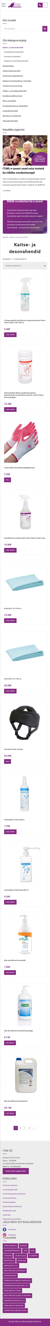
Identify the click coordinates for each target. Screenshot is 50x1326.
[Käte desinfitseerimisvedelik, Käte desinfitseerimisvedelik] (25, 935)
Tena (25, 1250)
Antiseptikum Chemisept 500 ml (16, 890)
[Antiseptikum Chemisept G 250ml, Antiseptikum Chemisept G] (25, 795)
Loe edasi (10, 972)
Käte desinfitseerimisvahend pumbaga (18, 1031)
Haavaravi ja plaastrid (12, 57)
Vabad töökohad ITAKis (12, 1219)
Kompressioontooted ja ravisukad (17, 81)
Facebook (12, 1229)
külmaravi (33, 1256)
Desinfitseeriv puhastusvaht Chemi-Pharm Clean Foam (24, 538)
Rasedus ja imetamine (12, 116)
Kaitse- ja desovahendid (13, 48)
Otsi (44, 29)
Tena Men (7, 1256)
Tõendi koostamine (10, 1185)
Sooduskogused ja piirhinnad (14, 1194)
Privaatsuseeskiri (9, 1202)
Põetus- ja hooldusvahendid (14, 91)
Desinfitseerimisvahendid (13, 52)
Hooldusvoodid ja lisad (12, 96)
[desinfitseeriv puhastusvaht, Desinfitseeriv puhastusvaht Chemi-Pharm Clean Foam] (25, 513)
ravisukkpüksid (10, 1276)
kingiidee (23, 1246)
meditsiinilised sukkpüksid (14, 1271)
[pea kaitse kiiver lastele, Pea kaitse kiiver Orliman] (25, 724)
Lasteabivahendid (10, 111)
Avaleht (5, 237)
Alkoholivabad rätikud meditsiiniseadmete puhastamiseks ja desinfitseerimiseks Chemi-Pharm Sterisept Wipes (23, 395)
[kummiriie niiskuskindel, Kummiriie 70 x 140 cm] (25, 654)
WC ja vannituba (9, 101)
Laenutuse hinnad (9, 1198)
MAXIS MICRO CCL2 (11, 1265)
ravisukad (22, 1261)
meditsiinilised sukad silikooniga (17, 1295)
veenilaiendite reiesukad (14, 1305)
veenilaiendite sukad (12, 1290)
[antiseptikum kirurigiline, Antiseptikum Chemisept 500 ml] (25, 865)
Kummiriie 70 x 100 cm (12, 608)
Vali (7, 480)
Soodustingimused (10, 1190)
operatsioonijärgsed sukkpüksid (17, 1280)
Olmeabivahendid (10, 121)
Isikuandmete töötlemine (12, 1206)
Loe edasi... (7, 191)
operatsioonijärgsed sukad (15, 1310)
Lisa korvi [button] (10, 335)
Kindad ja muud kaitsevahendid (16, 61)
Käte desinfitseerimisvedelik (15, 960)
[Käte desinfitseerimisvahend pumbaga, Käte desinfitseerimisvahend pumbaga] (25, 1006)
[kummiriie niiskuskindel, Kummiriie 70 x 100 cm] (25, 584)
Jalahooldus (20, 1256)
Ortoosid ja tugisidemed (13, 76)
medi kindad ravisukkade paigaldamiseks (19, 468)
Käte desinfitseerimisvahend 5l (15, 1101)
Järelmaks (7, 1215)
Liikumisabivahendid (11, 71)
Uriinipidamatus (10, 1246)
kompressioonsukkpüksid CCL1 (16, 1286)
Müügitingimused (9, 1211)
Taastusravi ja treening (12, 86)
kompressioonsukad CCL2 (14, 1301)
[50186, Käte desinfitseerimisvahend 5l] (25, 1076)
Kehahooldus (8, 66)
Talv (32, 1250)
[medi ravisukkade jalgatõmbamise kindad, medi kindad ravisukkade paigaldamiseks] (25, 443)
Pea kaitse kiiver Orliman (13, 749)
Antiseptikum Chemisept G (14, 820)
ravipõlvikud (9, 1261)
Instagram (12, 1235)
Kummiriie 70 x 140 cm (12, 679)
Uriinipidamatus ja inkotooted (15, 106)
